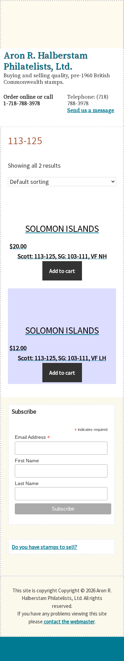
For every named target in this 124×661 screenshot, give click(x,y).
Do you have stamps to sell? (44, 546)
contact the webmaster (69, 621)
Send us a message (90, 110)
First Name (27, 460)
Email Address (32, 437)
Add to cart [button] (62, 270)
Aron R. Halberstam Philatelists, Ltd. (45, 61)
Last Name (27, 483)
